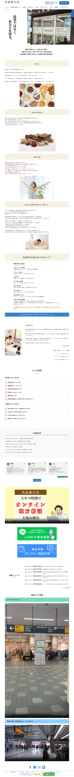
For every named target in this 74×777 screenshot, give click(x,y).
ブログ (37, 566)
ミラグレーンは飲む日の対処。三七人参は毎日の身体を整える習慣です (55, 584)
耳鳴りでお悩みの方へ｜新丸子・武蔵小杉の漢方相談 (52, 566)
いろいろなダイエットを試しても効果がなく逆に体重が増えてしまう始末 (19, 449)
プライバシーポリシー (58, 771)
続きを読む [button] (9, 473)
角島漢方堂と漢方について (14, 771)
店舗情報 (51, 771)
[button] (37, 382)
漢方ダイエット (28, 771)
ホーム (7, 771)
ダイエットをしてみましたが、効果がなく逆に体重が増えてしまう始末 (19, 452)
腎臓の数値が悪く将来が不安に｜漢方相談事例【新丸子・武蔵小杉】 (18, 441)
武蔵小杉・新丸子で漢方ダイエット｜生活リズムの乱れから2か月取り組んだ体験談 (21, 444)
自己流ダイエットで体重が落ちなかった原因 (14, 446)
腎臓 (33, 771)
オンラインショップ (40, 771)
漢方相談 (22, 771)
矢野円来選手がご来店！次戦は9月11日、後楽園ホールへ (53, 569)
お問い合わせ (65, 2)
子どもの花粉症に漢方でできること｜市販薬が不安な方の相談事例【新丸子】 (20, 438)
